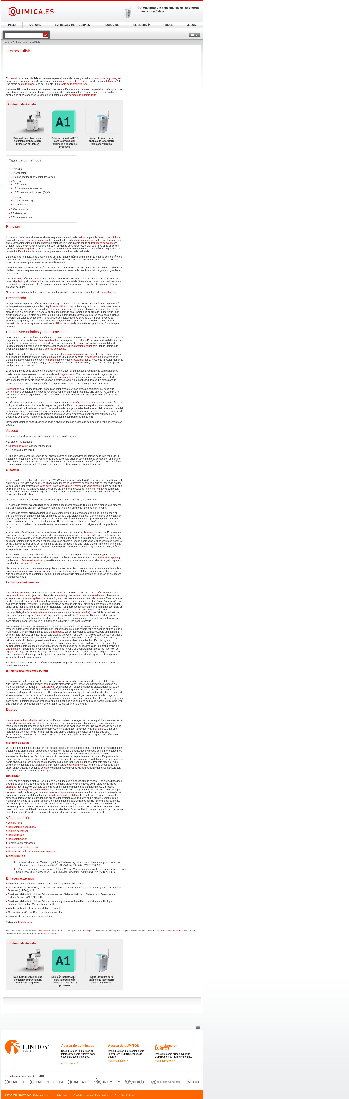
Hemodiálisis (44, 930)
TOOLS (169, 25)
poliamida (50, 795)
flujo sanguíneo (26, 248)
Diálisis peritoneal (18, 831)
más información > (71, 1063)
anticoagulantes (63, 374)
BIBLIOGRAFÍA (142, 25)
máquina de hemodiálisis (23, 720)
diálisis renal (28, 84)
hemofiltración (108, 292)
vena (75, 595)
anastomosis (99, 595)
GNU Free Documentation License (172, 930)
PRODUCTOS (111, 25)
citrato (25, 394)
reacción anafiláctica (81, 402)
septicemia (93, 357)
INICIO (12, 25)
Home (6, 42)
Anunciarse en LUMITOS (166, 1047)
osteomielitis (80, 359)
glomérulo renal (42, 789)
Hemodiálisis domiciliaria (22, 827)
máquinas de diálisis (55, 306)
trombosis (58, 631)
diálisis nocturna (64, 323)
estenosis (92, 532)
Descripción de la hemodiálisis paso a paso (32, 851)
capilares (11, 786)
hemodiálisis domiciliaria (82, 95)
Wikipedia (90, 930)
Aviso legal (62, 1095)
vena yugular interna (70, 486)
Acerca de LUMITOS (123, 1045)
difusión (102, 237)
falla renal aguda (108, 557)
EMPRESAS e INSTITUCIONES (72, 25)
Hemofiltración (16, 835)
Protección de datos (124, 1095)
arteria (62, 595)
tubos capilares (33, 598)
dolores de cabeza (55, 348)
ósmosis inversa (77, 764)
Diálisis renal (15, 822)
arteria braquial (41, 612)
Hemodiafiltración (17, 839)
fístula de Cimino (21, 445)
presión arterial (83, 346)
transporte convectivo (103, 243)
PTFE (41, 686)
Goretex (49, 686)
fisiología (24, 789)
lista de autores (51, 933)
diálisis (81, 237)
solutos (114, 237)
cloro (47, 767)
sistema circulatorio (73, 354)
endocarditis (52, 359)
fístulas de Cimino (20, 592)
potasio (105, 78)
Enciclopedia (18, 42)
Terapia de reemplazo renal (23, 847)
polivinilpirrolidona (69, 795)
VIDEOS (191, 25)
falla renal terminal (49, 340)
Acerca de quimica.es (77, 1045)
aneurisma (12, 648)
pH (99, 728)
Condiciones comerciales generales (90, 1095)
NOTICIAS (35, 25)
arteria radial (23, 609)
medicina (15, 78)
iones (76, 278)
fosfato (32, 281)
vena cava (45, 486)
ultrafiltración (38, 267)
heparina (14, 388)
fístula (20, 595)
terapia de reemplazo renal (73, 84)
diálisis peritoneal (84, 240)
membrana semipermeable (36, 240)
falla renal (111, 81)
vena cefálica (63, 609)
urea (113, 78)
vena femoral (94, 486)
